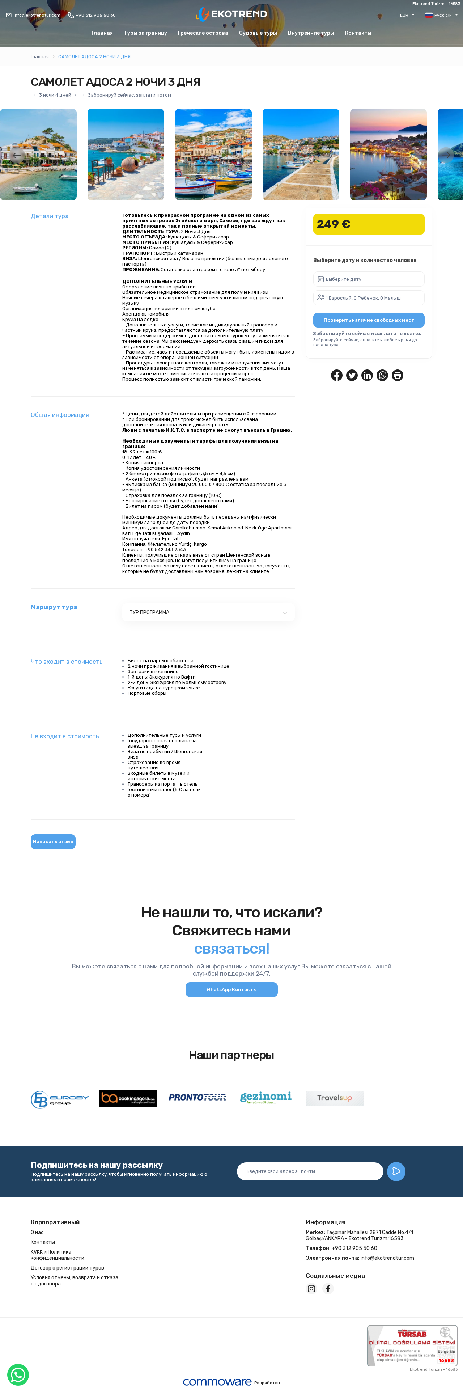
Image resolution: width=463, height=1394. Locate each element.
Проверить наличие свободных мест (369, 320)
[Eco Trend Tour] (231, 15)
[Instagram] (311, 1288)
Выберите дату (343, 279)
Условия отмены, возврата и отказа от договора (74, 1281)
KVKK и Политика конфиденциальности (57, 1255)
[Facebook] (328, 1288)
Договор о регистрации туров (67, 1268)
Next (446, 155)
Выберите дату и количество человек (365, 260)
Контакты (358, 33)
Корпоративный (55, 1222)
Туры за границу (145, 33)
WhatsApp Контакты (232, 989)
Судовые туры (258, 33)
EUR (404, 15)
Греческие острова (203, 33)
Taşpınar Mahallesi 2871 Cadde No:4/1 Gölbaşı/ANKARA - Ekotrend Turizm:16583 (359, 1235)
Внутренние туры (311, 33)
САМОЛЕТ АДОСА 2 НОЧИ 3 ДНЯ (94, 56)
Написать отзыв (53, 841)
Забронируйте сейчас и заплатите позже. (367, 333)
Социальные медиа (335, 1275)
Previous (17, 155)
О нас (37, 1232)
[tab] (208, 612)
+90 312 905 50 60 (96, 15)
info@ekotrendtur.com (37, 15)
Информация (325, 1222)
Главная (102, 33)
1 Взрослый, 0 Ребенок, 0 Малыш (363, 298)
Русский (443, 15)
